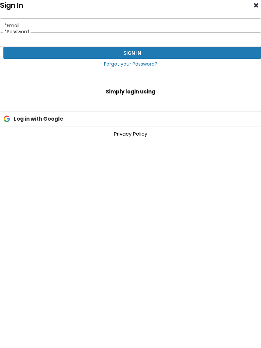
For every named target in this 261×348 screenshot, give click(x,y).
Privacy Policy (130, 133)
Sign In (132, 53)
